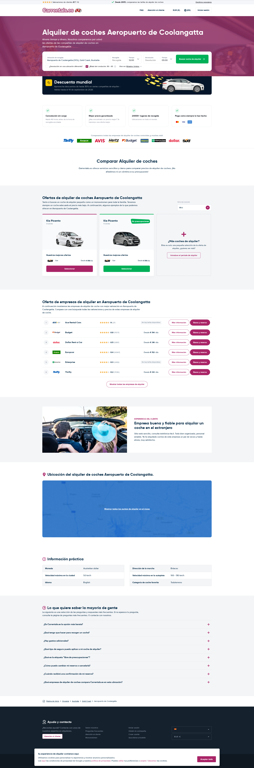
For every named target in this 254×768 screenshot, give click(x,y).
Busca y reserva (200, 322)
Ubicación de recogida (55, 57)
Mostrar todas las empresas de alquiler (127, 384)
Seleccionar (69, 268)
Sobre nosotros (91, 728)
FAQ (141, 10)
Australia (75, 701)
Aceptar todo (206, 759)
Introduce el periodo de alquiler (183, 255)
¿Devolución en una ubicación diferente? (65, 66)
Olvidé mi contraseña (137, 731)
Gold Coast (86, 701)
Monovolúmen (91, 738)
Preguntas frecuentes (94, 731)
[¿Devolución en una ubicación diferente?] (47, 66)
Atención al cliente (156, 10)
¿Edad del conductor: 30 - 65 (101, 66)
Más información (179, 322)
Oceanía (65, 701)
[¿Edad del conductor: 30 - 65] (87, 66)
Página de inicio (52, 701)
